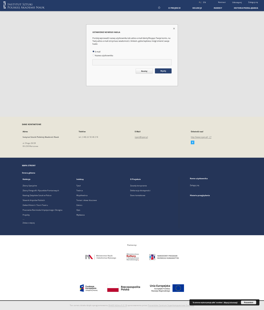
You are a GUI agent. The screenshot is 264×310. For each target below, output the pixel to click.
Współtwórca (82, 195)
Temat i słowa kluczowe (86, 200)
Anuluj (144, 71)
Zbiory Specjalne (30, 185)
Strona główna (28, 173)
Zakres (79, 205)
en (204, 2)
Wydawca (80, 215)
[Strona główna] (159, 8)
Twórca (79, 190)
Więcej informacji (230, 302)
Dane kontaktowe (137, 195)
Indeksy (218, 8)
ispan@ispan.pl (141, 137)
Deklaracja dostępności (140, 190)
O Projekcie (174, 8)
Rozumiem (248, 302)
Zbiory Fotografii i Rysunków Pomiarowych (41, 190)
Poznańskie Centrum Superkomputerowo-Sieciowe (171, 305)
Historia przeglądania (246, 8)
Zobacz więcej (29, 222)
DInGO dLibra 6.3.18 (117, 305)
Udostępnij (237, 2)
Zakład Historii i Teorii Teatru (35, 205)
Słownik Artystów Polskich (34, 200)
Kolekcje (197, 8)
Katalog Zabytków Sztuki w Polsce (37, 195)
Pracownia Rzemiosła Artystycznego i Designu (42, 210)
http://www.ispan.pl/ (200, 137)
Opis (78, 210)
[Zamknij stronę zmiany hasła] (174, 28)
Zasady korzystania (138, 185)
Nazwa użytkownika (103, 55)
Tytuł (78, 185)
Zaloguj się (253, 2)
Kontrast (222, 2)
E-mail (97, 51)
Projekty (26, 215)
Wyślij (163, 71)
